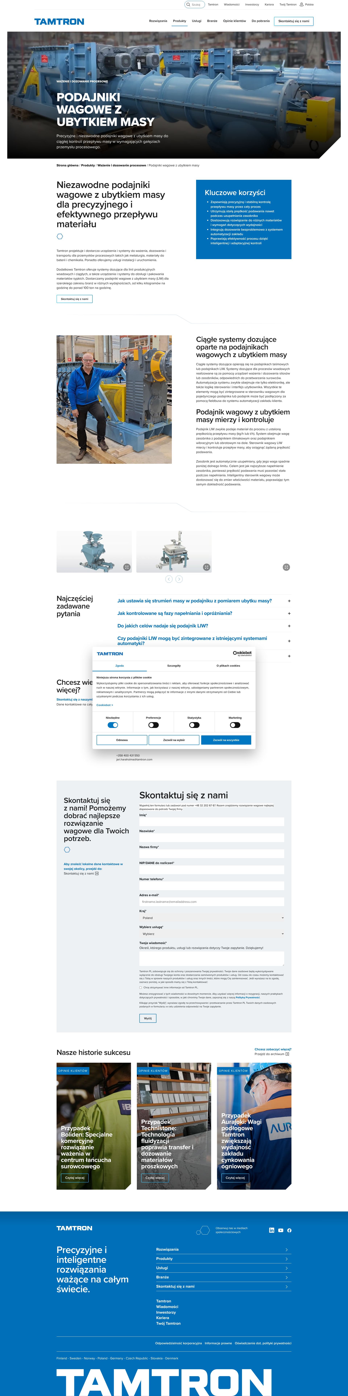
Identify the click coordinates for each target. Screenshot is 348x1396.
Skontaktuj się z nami (293, 21)
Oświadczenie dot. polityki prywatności (263, 1343)
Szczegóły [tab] (174, 665)
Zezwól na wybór (174, 740)
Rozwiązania (158, 21)
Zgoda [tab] (119, 665)
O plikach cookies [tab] (228, 665)
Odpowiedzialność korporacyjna (178, 1343)
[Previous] (169, 579)
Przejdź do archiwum (269, 1054)
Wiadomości (232, 5)
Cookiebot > (105, 705)
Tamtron (213, 5)
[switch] (153, 725)
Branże (212, 21)
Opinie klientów (234, 21)
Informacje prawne (218, 1343)
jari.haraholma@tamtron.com (134, 760)
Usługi (196, 21)
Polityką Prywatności (248, 997)
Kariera (269, 5)
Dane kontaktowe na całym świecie (82, 704)
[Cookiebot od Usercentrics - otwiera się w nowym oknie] (236, 653)
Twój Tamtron (288, 5)
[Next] (179, 579)
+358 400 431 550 (128, 756)
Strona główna (67, 165)
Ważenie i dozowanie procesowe (122, 165)
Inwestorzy (252, 5)
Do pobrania (261, 21)
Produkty (179, 21)
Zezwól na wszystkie (226, 740)
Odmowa (122, 740)
